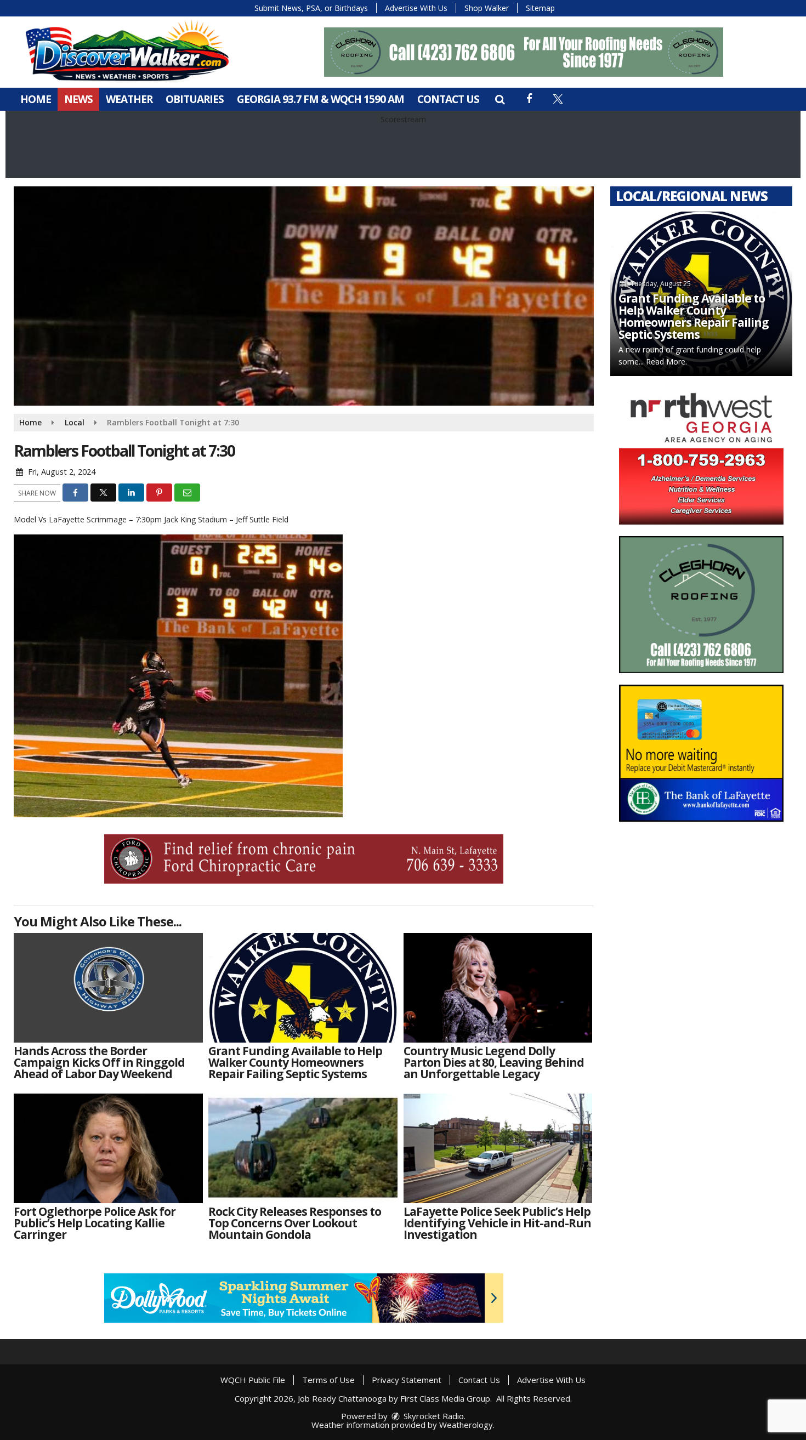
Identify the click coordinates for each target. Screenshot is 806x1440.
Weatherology (466, 1424)
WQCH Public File (252, 1379)
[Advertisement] (523, 52)
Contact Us (448, 99)
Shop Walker (486, 8)
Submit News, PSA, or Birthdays (311, 8)
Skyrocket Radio (432, 1415)
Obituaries (195, 99)
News (78, 99)
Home (35, 99)
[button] (499, 99)
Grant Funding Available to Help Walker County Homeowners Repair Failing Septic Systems (693, 316)
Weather (129, 99)
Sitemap (540, 8)
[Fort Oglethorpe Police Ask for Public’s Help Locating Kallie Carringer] (108, 1148)
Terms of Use (328, 1379)
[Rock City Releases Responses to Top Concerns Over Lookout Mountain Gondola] (303, 1148)
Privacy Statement (406, 1379)
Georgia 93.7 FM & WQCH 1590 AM (320, 99)
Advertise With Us (416, 8)
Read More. (666, 361)
